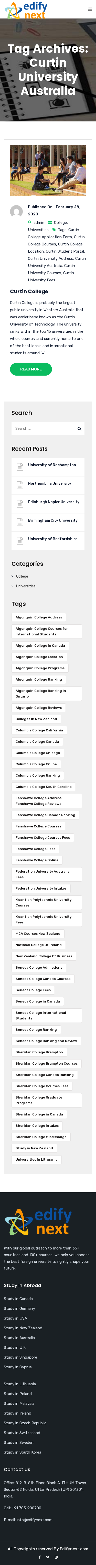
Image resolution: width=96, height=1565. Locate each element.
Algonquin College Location (39, 657)
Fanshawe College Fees (35, 849)
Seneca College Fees (33, 990)
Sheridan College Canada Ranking (45, 1075)
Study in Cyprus (18, 1367)
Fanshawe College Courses (38, 826)
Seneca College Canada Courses (43, 979)
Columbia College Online (36, 764)
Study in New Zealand (34, 1148)
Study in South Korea (22, 1452)
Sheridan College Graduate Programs (39, 1100)
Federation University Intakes (41, 888)
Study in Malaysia (19, 1403)
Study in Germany (19, 1308)
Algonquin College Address (39, 617)
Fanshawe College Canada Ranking (45, 815)
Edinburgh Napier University (53, 502)
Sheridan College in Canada (39, 1114)
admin (39, 222)
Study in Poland (18, 1393)
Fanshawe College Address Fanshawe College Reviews (38, 801)
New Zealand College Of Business (44, 956)
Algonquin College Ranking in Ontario (41, 693)
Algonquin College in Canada (40, 645)
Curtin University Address (50, 258)
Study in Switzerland (22, 1432)
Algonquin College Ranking (39, 679)
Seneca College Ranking (36, 1030)
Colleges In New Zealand (36, 719)
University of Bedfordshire (52, 539)
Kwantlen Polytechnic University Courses (43, 902)
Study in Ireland (17, 1413)
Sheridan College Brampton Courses (47, 1063)
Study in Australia (19, 1337)
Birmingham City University (53, 520)
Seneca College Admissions (39, 967)
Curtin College (29, 291)
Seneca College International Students (41, 1015)
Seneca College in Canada (38, 1001)
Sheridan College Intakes (37, 1126)
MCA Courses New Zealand (38, 934)
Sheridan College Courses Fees (42, 1086)
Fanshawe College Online (37, 860)
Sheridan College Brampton (39, 1052)
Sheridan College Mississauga (41, 1137)
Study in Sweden (19, 1442)
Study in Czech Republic (25, 1423)
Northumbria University (49, 483)
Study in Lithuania (20, 1384)
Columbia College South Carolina (44, 787)
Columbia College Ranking (38, 775)
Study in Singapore (20, 1357)
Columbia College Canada (37, 741)
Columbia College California (39, 730)
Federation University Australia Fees (43, 874)
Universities (38, 229)
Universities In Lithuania (37, 1159)
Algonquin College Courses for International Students (42, 631)
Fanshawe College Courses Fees (43, 837)
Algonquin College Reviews (39, 708)
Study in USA (15, 1318)
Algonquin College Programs (40, 668)
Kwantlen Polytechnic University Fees (43, 919)
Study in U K (15, 1347)
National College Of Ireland (39, 945)
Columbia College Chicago (38, 753)
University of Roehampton (52, 465)
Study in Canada (18, 1298)
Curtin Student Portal (65, 251)
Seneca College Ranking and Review (46, 1041)
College (60, 222)
